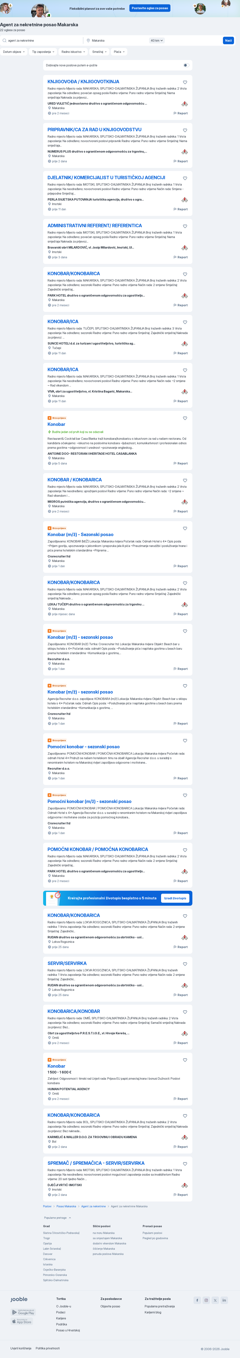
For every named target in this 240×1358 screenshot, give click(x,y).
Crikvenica (49, 1259)
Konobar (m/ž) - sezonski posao (80, 637)
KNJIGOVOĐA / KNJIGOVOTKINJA (83, 81)
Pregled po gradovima (155, 1238)
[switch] (186, 65)
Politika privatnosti (48, 1348)
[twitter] (215, 1300)
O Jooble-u (63, 1306)
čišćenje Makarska (104, 1248)
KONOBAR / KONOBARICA (75, 479)
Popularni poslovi (152, 1232)
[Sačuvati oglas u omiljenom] (185, 82)
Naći (228, 40)
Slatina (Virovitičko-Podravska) (61, 1232)
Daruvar (47, 1253)
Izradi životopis (175, 898)
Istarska (47, 1264)
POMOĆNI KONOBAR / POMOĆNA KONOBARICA (98, 849)
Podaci (60, 1312)
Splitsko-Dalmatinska (55, 1280)
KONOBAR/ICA (63, 321)
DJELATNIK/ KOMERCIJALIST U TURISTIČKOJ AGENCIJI (106, 177)
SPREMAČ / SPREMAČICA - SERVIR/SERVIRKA (96, 1163)
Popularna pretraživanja (160, 1306)
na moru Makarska (104, 1232)
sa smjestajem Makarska (107, 1238)
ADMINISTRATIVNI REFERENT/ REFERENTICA (95, 225)
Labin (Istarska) (52, 1248)
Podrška (61, 1324)
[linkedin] (224, 1300)
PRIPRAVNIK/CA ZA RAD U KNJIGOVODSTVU (95, 129)
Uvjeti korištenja (20, 1348)
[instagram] (206, 1300)
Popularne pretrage (55, 1217)
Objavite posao (110, 1306)
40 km (155, 40)
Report (183, 113)
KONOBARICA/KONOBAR (74, 1011)
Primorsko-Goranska (55, 1274)
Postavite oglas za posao (150, 8)
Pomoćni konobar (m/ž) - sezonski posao (89, 801)
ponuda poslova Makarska (108, 1253)
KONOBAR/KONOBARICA (74, 273)
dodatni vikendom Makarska (109, 1243)
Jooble (225, 1349)
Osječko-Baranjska (54, 1269)
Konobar (56, 424)
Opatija (47, 1243)
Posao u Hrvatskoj (68, 1330)
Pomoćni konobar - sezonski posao (84, 746)
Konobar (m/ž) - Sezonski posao (80, 534)
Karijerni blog (153, 1312)
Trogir (46, 1238)
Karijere (61, 1318)
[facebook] (197, 1300)
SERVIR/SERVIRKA (67, 963)
